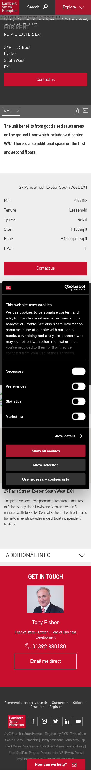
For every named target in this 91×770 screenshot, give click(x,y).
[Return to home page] (9, 7)
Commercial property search (38, 19)
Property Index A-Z (52, 752)
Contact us (45, 79)
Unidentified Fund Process (23, 752)
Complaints (31, 740)
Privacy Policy (73, 752)
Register (55, 707)
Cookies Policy (14, 740)
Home (6, 19)
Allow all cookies (45, 451)
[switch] (78, 386)
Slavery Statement (51, 740)
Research (37, 707)
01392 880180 (49, 647)
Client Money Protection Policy (66, 746)
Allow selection (45, 465)
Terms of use (77, 734)
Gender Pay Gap (75, 740)
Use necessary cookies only (45, 479)
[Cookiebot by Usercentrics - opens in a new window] (64, 288)
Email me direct (45, 661)
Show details (64, 436)
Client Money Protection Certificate (25, 746)
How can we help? (51, 764)
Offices (78, 702)
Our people (60, 702)
